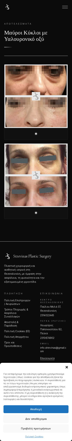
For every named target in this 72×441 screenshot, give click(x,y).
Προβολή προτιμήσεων (36, 428)
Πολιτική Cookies (34, 436)
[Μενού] (65, 7)
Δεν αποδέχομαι (36, 418)
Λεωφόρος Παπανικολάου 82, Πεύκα (51, 329)
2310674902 (47, 337)
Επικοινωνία (47, 358)
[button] (67, 367)
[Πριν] (36, 96)
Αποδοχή (36, 409)
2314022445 (47, 315)
